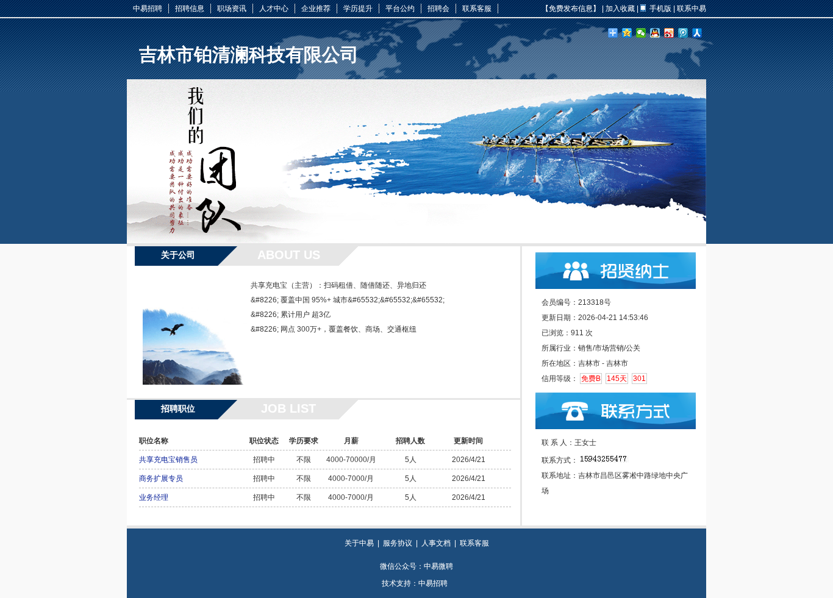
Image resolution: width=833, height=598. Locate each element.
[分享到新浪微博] (669, 33)
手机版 (660, 8)
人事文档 (436, 543)
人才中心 (273, 8)
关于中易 (359, 543)
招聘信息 (189, 8)
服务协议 (397, 543)
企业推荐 (316, 8)
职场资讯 (231, 8)
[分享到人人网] (697, 33)
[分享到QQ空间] (627, 33)
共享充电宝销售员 (168, 459)
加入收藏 (620, 8)
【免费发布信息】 (571, 8)
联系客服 (477, 8)
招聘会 (438, 8)
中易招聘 (147, 8)
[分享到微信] (641, 33)
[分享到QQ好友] (655, 33)
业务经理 (153, 497)
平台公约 (400, 8)
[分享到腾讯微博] (683, 33)
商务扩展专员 (161, 478)
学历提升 (358, 8)
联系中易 (691, 8)
